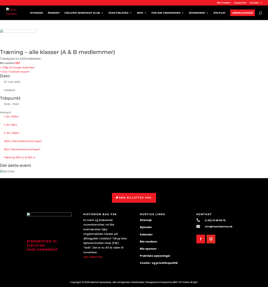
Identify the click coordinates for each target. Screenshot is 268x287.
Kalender (146, 234)
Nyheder (36, 12)
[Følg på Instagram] (211, 239)
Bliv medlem (224, 3)
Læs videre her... (93, 257)
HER (17, 63)
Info (140, 12)
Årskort (54, 12)
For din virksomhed (166, 12)
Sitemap (146, 220)
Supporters (240, 3)
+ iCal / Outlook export (14, 71)
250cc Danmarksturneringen (23, 141)
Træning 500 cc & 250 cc (20, 157)
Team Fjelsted (118, 12)
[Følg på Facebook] (200, 239)
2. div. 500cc (12, 133)
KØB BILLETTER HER (135, 197)
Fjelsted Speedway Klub (82, 12)
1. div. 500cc (11, 116)
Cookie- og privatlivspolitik (159, 263)
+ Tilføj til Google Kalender (17, 67)
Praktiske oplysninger (155, 256)
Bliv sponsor (148, 249)
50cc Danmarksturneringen (22, 149)
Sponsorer (197, 12)
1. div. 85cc (10, 124)
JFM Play (219, 12)
